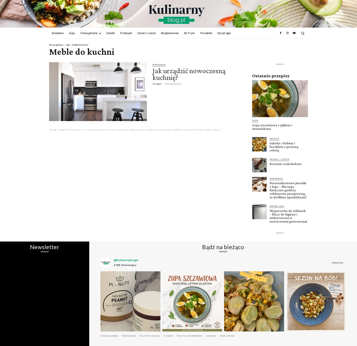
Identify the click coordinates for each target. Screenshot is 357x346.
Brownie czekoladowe (286, 164)
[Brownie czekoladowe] (259, 165)
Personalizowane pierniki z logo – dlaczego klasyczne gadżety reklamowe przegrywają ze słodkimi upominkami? (288, 190)
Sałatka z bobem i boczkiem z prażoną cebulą (284, 146)
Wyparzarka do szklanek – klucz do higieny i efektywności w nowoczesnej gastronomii (288, 216)
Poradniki (159, 65)
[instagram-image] (130, 301)
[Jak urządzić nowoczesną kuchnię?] (98, 91)
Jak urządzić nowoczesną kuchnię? (189, 74)
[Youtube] (294, 33)
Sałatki (274, 138)
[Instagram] (287, 33)
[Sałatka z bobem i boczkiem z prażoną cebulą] (259, 144)
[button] (303, 33)
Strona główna (56, 44)
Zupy (255, 120)
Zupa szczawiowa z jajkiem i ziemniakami (272, 127)
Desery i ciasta (280, 159)
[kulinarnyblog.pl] (176, 14)
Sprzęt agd (277, 206)
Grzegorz (157, 83)
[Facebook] (280, 33)
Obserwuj (337, 262)
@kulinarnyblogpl (126, 260)
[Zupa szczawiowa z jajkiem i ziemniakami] (280, 98)
